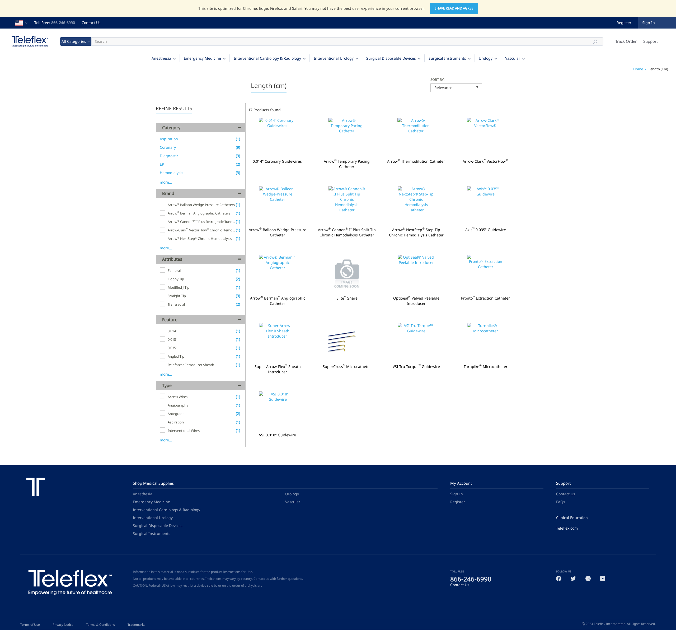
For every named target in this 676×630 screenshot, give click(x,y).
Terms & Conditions (100, 624)
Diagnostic (169, 155)
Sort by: (437, 79)
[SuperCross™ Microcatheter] (347, 342)
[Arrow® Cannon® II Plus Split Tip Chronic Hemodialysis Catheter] (347, 205)
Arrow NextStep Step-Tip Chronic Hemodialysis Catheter (416, 232)
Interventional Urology (334, 58)
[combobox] (456, 87)
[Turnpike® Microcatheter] (485, 342)
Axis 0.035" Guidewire (485, 229)
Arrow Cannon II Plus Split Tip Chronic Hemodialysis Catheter (347, 232)
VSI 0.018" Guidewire (277, 435)
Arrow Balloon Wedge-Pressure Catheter (277, 232)
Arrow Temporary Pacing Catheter (346, 164)
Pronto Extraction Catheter (485, 298)
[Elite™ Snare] (347, 274)
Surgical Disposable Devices (391, 58)
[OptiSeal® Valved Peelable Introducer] (416, 274)
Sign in (648, 22)
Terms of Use (30, 624)
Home (638, 69)
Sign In (456, 493)
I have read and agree (454, 8)
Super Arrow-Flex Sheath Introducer (277, 369)
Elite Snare (347, 298)
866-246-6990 (63, 22)
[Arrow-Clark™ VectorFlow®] (485, 137)
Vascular (512, 58)
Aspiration (169, 138)
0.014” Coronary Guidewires (277, 161)
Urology (485, 58)
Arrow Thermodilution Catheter (416, 161)
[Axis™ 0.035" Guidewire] (485, 205)
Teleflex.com (567, 528)
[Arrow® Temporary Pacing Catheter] (346, 137)
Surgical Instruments (447, 58)
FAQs (560, 501)
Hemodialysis (171, 172)
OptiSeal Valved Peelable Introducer (416, 301)
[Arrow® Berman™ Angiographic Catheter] (277, 274)
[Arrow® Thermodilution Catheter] (416, 137)
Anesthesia (161, 58)
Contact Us (91, 22)
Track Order (626, 41)
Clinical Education (572, 517)
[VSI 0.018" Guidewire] (277, 410)
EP (162, 164)
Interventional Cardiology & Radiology (267, 58)
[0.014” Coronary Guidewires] (277, 137)
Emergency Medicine (202, 58)
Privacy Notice (63, 624)
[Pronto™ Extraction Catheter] (485, 274)
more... (166, 182)
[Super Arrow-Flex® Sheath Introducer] (277, 342)
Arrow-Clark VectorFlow (485, 161)
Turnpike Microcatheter (486, 366)
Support (650, 41)
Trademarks (136, 624)
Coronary (168, 147)
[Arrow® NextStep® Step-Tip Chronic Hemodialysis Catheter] (416, 205)
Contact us (261, 578)
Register (624, 22)
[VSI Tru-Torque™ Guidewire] (416, 342)
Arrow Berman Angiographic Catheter (277, 301)
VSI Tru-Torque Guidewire (416, 366)
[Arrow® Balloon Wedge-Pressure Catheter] (277, 205)
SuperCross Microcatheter (347, 366)
